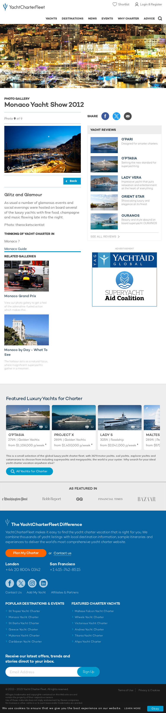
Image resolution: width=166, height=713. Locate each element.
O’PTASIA (129, 158)
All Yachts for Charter (31, 471)
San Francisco (62, 563)
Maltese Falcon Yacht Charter (94, 611)
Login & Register (151, 4)
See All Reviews (103, 236)
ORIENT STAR (132, 197)
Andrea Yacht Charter (89, 629)
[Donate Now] (124, 279)
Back (73, 181)
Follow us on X (21, 583)
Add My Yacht (36, 592)
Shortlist (123, 4)
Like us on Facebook (9, 583)
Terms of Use (125, 690)
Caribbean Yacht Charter (25, 641)
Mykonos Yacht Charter (24, 635)
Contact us (62, 553)
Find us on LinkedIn (43, 583)
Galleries (39, 28)
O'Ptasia (16, 435)
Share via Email (128, 116)
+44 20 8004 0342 (22, 569)
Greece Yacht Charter (23, 629)
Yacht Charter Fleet (18, 28)
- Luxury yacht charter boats (24, 8)
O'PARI (127, 139)
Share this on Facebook (105, 116)
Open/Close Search (160, 18)
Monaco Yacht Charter (24, 617)
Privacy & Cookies (149, 690)
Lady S (106, 435)
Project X (64, 435)
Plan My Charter (26, 553)
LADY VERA (131, 177)
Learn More (132, 708)
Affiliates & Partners (64, 592)
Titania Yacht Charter (89, 635)
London (12, 563)
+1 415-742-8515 (65, 569)
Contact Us (13, 592)
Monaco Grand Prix (20, 296)
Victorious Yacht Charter (91, 623)
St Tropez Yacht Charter (24, 611)
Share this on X (116, 116)
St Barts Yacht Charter (24, 623)
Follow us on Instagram (32, 583)
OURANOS (130, 216)
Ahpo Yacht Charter (88, 641)
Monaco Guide (15, 249)
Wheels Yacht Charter (89, 617)
